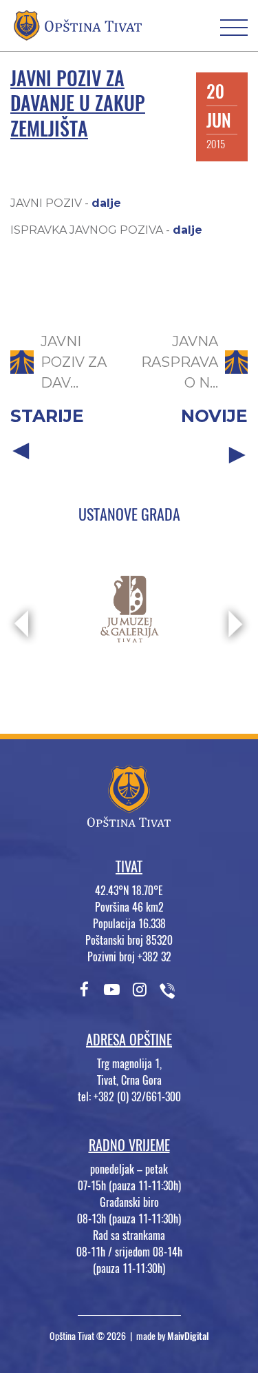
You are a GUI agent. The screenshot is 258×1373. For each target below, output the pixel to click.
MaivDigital (188, 1336)
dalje (106, 203)
